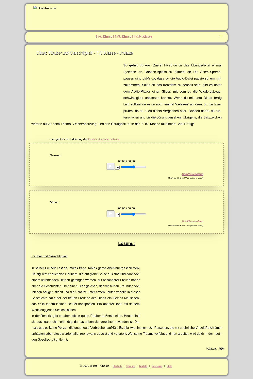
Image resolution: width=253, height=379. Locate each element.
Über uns (130, 366)
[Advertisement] (178, 15)
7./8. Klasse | (124, 36)
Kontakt (143, 366)
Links (169, 366)
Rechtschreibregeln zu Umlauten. (104, 139)
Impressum (157, 366)
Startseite (117, 366)
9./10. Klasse (143, 36)
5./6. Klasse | (105, 36)
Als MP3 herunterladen (192, 173)
